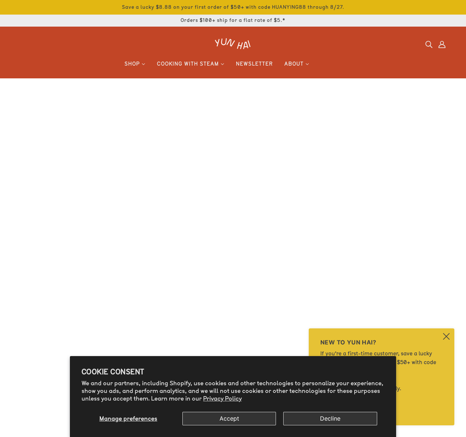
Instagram (37, 264)
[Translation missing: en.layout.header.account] (442, 44)
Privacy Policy (222, 398)
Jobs (30, 352)
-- (26, 378)
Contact (34, 343)
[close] (446, 336)
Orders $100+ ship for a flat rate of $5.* (233, 20)
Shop (30, 256)
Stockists (36, 326)
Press (31, 317)
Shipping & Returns (50, 387)
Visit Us (177, 316)
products (299, 169)
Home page (212, 169)
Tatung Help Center (50, 361)
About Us (36, 308)
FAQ (29, 369)
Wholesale (37, 334)
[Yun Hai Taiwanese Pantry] (233, 47)
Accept (229, 418)
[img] (428, 44)
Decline (330, 418)
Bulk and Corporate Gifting (61, 291)
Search (33, 299)
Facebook (37, 273)
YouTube (35, 282)
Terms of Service (46, 404)
